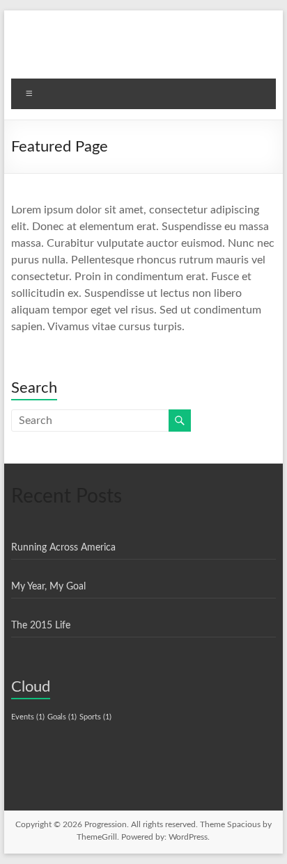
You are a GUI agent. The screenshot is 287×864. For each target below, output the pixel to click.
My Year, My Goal (48, 587)
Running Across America (63, 548)
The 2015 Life (40, 625)
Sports (95, 717)
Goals (62, 717)
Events (28, 717)
